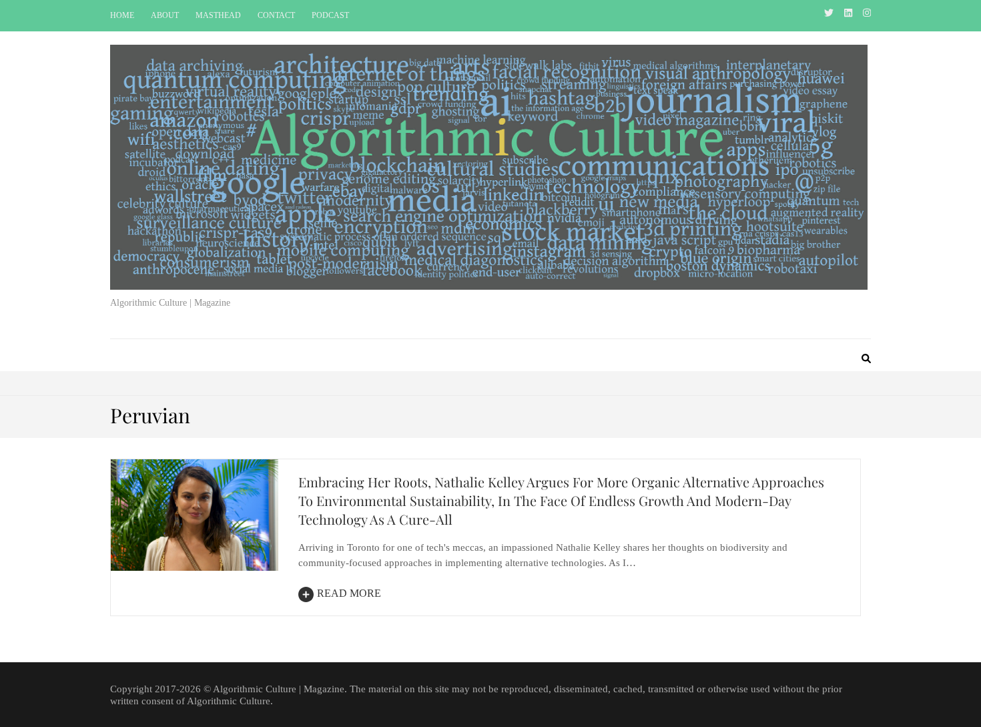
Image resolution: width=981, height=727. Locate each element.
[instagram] (867, 13)
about (165, 15)
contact (276, 15)
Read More (349, 593)
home (122, 15)
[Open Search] (866, 359)
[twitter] (829, 13)
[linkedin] (848, 13)
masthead (218, 15)
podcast (330, 15)
